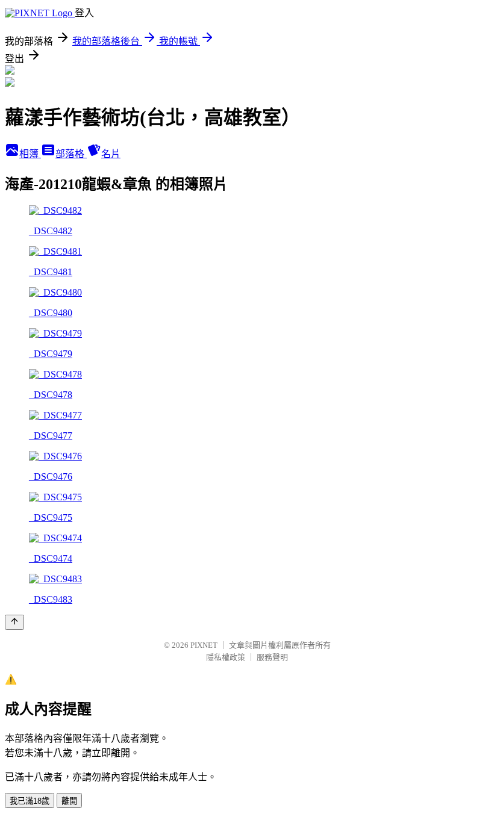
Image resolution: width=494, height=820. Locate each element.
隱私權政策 (225, 657)
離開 (69, 801)
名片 (110, 154)
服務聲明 (272, 657)
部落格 (71, 154)
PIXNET (203, 645)
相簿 (30, 154)
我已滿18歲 (29, 801)
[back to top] (14, 622)
